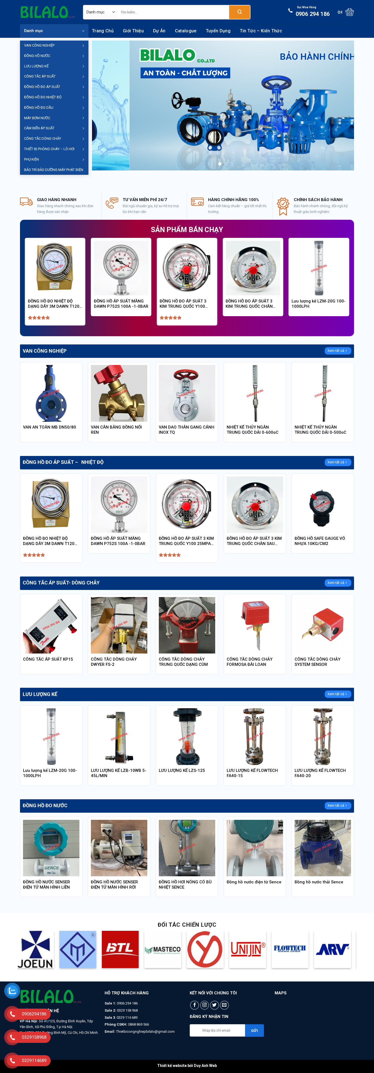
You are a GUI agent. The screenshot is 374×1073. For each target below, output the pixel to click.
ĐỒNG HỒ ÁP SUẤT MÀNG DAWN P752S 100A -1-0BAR (121, 304)
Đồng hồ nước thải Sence (319, 882)
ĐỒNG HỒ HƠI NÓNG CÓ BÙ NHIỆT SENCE (185, 885)
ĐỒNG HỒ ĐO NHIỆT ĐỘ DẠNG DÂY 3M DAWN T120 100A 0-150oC (53, 304)
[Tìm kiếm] (239, 12)
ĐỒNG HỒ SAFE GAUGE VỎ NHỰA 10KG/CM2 (320, 541)
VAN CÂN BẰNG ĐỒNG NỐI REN (116, 430)
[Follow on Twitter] (214, 1005)
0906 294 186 (313, 11)
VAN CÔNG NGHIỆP (39, 45)
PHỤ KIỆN (31, 159)
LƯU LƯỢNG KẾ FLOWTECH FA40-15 (252, 773)
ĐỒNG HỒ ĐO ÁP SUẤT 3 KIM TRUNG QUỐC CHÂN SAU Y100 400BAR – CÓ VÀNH (249, 304)
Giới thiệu (133, 30)
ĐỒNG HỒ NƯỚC (37, 56)
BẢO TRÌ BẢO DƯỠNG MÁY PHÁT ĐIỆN (53, 170)
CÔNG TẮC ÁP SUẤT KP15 (48, 659)
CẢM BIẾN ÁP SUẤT (39, 128)
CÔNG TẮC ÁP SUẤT (40, 76)
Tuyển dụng (218, 30)
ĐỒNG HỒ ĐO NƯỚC (45, 805)
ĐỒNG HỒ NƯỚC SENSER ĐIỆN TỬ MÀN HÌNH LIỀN (46, 885)
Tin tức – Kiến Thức (261, 30)
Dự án (159, 30)
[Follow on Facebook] (194, 1005)
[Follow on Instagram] (204, 1005)
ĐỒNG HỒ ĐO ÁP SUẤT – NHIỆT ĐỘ (63, 462)
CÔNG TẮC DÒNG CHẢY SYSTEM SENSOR (317, 662)
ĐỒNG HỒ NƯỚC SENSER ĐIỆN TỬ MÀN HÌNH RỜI (114, 885)
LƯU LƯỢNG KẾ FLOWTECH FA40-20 (320, 773)
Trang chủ (103, 30)
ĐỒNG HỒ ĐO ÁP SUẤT (42, 87)
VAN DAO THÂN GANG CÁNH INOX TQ (186, 430)
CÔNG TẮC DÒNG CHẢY (42, 138)
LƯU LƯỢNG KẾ (36, 66)
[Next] (342, 106)
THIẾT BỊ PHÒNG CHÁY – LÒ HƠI (49, 149)
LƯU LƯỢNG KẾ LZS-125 (182, 770)
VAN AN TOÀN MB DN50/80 (49, 427)
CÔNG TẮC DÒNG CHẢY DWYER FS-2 (114, 662)
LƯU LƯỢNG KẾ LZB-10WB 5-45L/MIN (118, 773)
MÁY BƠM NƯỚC (37, 118)
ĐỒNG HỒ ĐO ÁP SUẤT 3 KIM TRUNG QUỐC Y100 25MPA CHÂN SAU (183, 304)
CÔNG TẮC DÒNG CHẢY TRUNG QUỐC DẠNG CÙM (183, 662)
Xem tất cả (335, 351)
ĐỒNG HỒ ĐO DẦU (38, 107)
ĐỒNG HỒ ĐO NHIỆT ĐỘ (43, 97)
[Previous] (104, 106)
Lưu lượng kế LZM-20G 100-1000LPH (319, 304)
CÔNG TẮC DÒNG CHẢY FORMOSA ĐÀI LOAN (249, 662)
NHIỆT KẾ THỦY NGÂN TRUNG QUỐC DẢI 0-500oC (320, 430)
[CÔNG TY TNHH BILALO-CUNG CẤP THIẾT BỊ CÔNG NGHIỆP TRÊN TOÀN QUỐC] (47, 12)
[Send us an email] (224, 1005)
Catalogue (186, 30)
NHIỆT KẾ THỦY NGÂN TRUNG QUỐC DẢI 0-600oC (252, 430)
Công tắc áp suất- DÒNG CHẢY (61, 582)
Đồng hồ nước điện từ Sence (254, 882)
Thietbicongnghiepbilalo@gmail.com (145, 1031)
